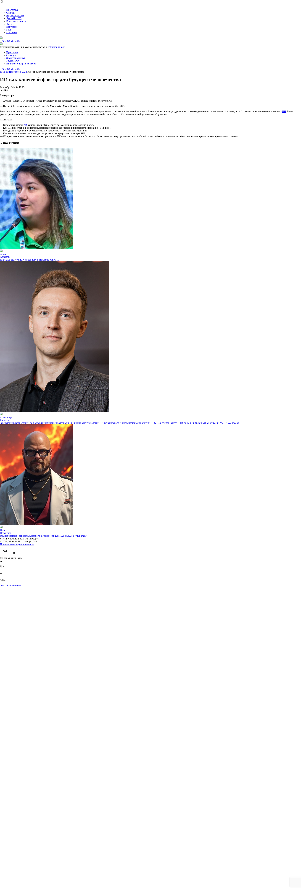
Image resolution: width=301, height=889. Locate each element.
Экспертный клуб (15, 58)
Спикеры (11, 12)
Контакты (11, 32)
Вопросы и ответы (16, 21)
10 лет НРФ (12, 60)
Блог (8, 29)
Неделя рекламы (15, 15)
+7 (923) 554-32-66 (10, 41)
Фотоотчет (12, 24)
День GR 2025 (13, 18)
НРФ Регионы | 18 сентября (21, 63)
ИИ (284, 111)
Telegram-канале (56, 47)
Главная (4, 71)
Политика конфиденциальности (17, 544)
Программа (12, 9)
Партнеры (11, 26)
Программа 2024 (18, 71)
